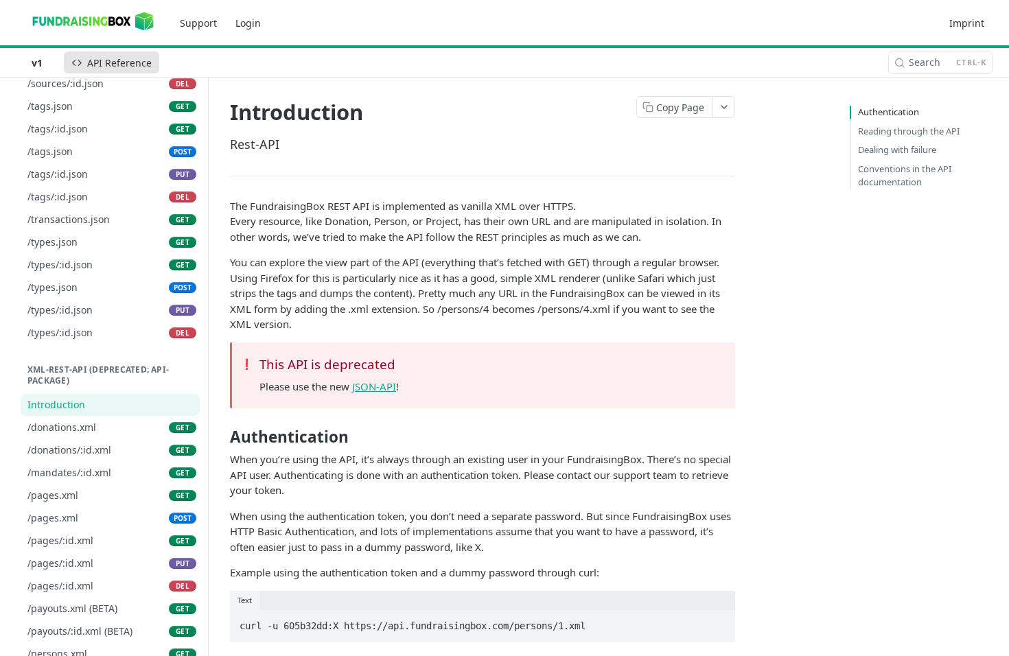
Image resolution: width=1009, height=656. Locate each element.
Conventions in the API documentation (904, 176)
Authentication (888, 112)
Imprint (966, 23)
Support (198, 23)
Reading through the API (909, 131)
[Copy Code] (719, 622)
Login (248, 23)
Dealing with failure (897, 149)
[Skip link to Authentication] (221, 437)
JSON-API (374, 386)
